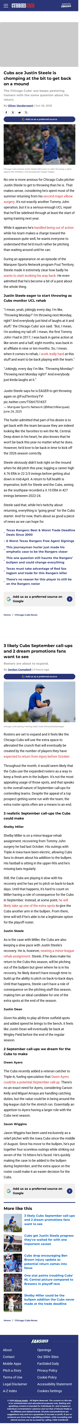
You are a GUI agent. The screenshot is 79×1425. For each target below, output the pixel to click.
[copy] (26, 112)
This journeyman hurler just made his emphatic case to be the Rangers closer (37, 549)
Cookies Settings (49, 1391)
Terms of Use (12, 1377)
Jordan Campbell (19, 669)
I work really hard (51, 354)
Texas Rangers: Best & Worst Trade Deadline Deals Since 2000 (40, 532)
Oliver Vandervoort (20, 105)
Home (7, 614)
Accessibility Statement (54, 1384)
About (7, 1350)
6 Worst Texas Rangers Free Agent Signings (40, 541)
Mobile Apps (12, 1364)
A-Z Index (10, 1391)
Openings (44, 1350)
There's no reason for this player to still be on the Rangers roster (39, 582)
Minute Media (21, 1400)
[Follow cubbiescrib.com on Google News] (69, 599)
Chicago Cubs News (26, 614)
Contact (9, 1357)
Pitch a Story (12, 1370)
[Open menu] (6, 5)
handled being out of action (54, 228)
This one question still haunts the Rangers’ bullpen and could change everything (39, 560)
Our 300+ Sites (48, 1357)
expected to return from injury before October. (37, 756)
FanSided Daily (48, 1364)
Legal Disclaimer (15, 1384)
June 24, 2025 (13, 411)
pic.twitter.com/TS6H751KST (25, 402)
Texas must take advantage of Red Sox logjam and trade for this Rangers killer (36, 571)
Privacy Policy (47, 1370)
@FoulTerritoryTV (29, 396)
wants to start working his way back (30, 276)
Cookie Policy (47, 1377)
